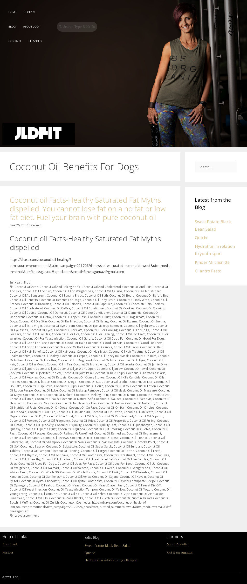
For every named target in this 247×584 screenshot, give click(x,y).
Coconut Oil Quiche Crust (39, 429)
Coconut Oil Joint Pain (77, 373)
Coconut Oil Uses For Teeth (114, 463)
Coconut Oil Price (83, 420)
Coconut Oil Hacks (126, 347)
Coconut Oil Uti (145, 463)
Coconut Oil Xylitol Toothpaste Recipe (130, 481)
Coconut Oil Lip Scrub (38, 386)
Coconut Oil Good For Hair (66, 343)
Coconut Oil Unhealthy (25, 459)
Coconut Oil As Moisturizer (142, 291)
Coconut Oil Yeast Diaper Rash (103, 485)
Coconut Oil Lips (65, 386)
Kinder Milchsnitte (212, 262)
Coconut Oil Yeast (68, 485)
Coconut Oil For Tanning (97, 334)
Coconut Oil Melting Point (91, 395)
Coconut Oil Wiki (108, 472)
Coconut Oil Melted (59, 395)
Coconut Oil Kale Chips (109, 373)
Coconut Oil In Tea (59, 364)
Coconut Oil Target (94, 451)
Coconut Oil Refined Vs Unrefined (70, 433)
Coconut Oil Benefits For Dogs (60, 300)
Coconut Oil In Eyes (132, 360)
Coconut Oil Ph (32, 416)
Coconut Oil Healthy (45, 356)
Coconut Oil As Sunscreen (27, 295)
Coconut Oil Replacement (143, 433)
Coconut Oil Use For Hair (131, 459)
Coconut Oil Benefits (24, 300)
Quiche (201, 237)
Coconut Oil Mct (34, 395)
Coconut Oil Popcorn (149, 416)
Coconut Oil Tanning (65, 451)
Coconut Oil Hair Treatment (127, 351)
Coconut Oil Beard (122, 295)
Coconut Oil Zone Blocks (66, 498)
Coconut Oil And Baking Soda (60, 287)
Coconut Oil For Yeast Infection (44, 338)
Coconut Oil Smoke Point (138, 442)
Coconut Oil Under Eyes (153, 455)
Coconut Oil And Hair (136, 287)
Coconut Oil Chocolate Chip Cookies (139, 304)
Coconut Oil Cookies (120, 308)
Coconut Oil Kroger (64, 382)
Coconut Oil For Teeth (130, 334)
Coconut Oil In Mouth (31, 364)
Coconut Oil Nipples (41, 403)
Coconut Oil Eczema (123, 321)
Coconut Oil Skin (72, 442)
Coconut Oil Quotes (137, 429)
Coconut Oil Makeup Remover (79, 390)
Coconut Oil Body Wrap (133, 300)
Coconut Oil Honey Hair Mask (109, 356)
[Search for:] (217, 167)
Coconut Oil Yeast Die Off (143, 485)
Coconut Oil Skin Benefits (102, 442)
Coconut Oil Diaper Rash (70, 317)
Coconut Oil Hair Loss (60, 351)
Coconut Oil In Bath (143, 356)
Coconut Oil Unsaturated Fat (93, 459)
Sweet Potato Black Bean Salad (107, 546)
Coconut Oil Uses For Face (76, 463)
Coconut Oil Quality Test (99, 425)
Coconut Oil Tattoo (121, 451)
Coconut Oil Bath (96, 295)
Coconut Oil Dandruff (52, 312)
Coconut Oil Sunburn (128, 446)
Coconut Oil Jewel (136, 368)
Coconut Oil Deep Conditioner (89, 312)
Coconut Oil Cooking (150, 308)
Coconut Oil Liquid (90, 386)
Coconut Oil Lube (46, 390)
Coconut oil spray (32, 446)
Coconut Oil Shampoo (44, 442)
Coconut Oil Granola (98, 347)
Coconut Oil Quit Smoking (104, 429)
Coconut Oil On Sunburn (73, 412)
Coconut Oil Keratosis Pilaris (145, 373)
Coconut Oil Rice (81, 438)
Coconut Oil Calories (67, 304)
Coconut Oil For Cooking (101, 330)
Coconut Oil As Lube (109, 291)
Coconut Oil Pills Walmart (115, 416)
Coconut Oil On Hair (112, 407)
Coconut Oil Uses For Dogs (37, 463)
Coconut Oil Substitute (61, 446)
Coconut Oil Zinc (118, 494)
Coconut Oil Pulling (143, 420)
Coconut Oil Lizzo (117, 386)
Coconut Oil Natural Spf (76, 399)
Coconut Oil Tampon (35, 451)
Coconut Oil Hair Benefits (27, 351)
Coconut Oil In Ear (105, 360)
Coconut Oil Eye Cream (59, 326)
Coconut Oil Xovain (133, 476)
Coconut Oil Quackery (39, 425)
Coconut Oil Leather (115, 382)
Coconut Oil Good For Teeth (143, 343)
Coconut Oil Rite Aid (133, 438)
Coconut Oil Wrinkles (135, 472)
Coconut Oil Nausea (108, 399)
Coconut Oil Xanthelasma (46, 476)
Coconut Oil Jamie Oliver (152, 364)
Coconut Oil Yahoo (42, 485)
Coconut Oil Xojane (105, 476)
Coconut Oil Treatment (119, 455)
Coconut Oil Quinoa (71, 429)
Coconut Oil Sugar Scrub (95, 446)
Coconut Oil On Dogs (53, 407)
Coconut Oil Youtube (43, 494)
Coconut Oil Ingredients (89, 364)
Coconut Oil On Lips (141, 407)
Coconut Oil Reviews (55, 438)
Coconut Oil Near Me (137, 399)
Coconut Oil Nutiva (111, 403)
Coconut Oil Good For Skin (104, 343)
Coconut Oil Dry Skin (33, 321)
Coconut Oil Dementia (126, 312)
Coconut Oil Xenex (78, 476)
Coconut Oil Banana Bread (65, 295)
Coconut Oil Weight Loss (133, 468)
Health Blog (22, 282)
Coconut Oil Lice (141, 382)
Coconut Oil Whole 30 (44, 472)
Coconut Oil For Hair (36, 334)
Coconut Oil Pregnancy (54, 420)
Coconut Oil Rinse (106, 438)
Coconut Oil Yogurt (139, 489)
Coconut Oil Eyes (41, 330)
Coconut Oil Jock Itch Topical (41, 373)
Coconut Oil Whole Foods (77, 472)
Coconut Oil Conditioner (88, 308)
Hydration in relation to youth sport (111, 560)
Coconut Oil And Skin (37, 291)
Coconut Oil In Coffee (41, 360)
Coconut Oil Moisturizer (153, 395)
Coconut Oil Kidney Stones (86, 377)
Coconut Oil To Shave (53, 455)
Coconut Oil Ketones (24, 377)
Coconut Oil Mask (114, 390)
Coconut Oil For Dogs (134, 330)
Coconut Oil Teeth (148, 451)
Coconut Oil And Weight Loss (73, 291)
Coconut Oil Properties (112, 420)
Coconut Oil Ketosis (53, 377)
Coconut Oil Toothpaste (86, 455)
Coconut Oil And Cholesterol (101, 287)
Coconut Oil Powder (23, 420)
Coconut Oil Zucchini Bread (133, 498)
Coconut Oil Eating (96, 321)
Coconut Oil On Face (83, 407)
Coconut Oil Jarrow (110, 368)
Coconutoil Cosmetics (75, 502)
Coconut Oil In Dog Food (75, 360)
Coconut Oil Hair (151, 347)
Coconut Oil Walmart (45, 468)
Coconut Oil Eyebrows (139, 326)
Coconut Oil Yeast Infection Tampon (73, 489)
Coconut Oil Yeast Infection (28, 489)
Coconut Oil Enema (152, 321)
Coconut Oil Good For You (28, 347)
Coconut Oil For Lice (65, 334)
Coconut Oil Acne (26, 287)
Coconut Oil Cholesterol (26, 308)
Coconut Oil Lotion (143, 386)
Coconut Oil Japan (22, 368)
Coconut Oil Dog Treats (128, 317)
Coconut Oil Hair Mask (92, 351)
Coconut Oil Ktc (89, 382)
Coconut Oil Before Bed (152, 295)
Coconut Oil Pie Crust (58, 416)
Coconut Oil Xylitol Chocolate (39, 481)
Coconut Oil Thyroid (23, 455)
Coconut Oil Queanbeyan (135, 425)
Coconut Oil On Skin (41, 412)
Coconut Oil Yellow (112, 489)
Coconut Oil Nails (47, 399)
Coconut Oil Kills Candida (123, 377)
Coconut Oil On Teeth (138, 412)
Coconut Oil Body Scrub (99, 300)
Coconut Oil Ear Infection (65, 321)
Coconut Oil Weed (102, 468)
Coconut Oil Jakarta (121, 364)
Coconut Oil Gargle (80, 338)
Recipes (8, 552)
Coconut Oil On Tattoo (106, 412)
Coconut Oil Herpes (73, 356)
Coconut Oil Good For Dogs (145, 338)
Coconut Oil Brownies (36, 304)
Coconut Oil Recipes (32, 433)
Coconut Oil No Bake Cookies (76, 403)
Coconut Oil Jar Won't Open (76, 368)
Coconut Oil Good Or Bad (65, 347)
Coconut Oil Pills (86, 416)
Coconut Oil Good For (110, 338)
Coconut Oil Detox (38, 317)
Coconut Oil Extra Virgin (26, 326)
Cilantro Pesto (208, 271)
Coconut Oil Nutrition (139, 403)
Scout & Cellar (178, 544)
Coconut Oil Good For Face (28, 343)
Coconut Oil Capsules (97, 304)
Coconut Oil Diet (99, 317)
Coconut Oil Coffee (57, 308)
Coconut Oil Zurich (46, 502)
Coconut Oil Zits (37, 498)
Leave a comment (26, 515)
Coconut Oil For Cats (68, 330)
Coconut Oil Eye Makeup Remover (99, 326)
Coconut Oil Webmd (74, 468)
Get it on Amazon (180, 552)
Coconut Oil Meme (123, 395)
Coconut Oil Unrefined (57, 459)
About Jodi (10, 544)
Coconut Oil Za (69, 494)
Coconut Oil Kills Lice (35, 382)
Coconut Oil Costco (23, 312)
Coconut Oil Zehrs (93, 494)
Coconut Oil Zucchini (99, 498)
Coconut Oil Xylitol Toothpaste (82, 481)
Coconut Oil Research (24, 438)
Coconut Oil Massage (142, 390)
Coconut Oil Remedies (109, 433)
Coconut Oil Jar (46, 368)
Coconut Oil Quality (68, 425)
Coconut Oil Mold (22, 399)
